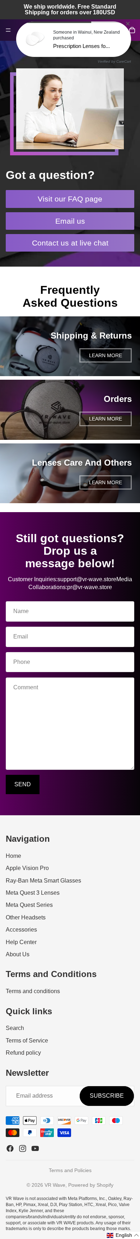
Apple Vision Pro (27, 868)
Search (15, 1028)
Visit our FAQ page (70, 199)
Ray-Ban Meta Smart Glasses (43, 881)
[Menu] (8, 30)
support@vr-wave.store (86, 579)
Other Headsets (26, 917)
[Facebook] (10, 1148)
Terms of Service (27, 1041)
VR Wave (55, 1185)
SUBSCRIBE (107, 1096)
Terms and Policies (70, 1170)
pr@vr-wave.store (89, 587)
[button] (123, 1235)
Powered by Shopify (90, 1185)
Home (13, 856)
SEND (22, 784)
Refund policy (23, 1053)
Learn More (105, 355)
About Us (17, 954)
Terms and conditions (33, 991)
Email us (70, 221)
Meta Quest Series (29, 905)
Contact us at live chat (70, 243)
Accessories (21, 930)
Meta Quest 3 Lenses (33, 893)
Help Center (21, 942)
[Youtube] (35, 1148)
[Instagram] (22, 1148)
